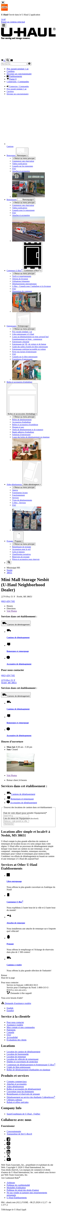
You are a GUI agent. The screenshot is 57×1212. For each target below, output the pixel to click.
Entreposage (23, 326)
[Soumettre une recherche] (29, 63)
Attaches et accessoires (17, 1084)
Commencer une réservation (23, 205)
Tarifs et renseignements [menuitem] (21, 276)
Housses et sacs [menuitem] (18, 427)
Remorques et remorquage (18, 651)
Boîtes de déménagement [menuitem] (22, 419)
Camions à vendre (14, 965)
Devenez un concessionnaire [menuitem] (19, 74)
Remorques (22, 155)
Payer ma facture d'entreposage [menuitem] (24, 352)
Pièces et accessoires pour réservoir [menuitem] (26, 559)
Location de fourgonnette (18, 1054)
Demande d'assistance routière (17, 1003)
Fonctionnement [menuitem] (18, 495)
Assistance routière (15, 1025)
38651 (9, 572)
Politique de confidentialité (18, 1185)
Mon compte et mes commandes (21, 1027)
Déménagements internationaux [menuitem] (24, 284)
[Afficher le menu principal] (3, 25)
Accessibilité (12, 1037)
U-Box (32, 270)
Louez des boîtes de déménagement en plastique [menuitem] (31, 437)
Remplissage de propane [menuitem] (21, 547)
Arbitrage (11, 1182)
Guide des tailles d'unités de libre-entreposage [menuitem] (30, 347)
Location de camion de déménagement (23, 1051)
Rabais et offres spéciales (17, 1102)
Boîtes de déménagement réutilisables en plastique (28, 1070)
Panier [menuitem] (12, 79)
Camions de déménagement (18, 625)
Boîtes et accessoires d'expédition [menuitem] (25, 424)
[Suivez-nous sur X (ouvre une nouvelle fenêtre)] (8, 1156)
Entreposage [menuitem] (12, 326)
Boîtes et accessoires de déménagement (24, 1089)
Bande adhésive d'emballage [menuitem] (23, 432)
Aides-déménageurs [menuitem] (14, 484)
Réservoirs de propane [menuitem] (20, 557)
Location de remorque (16, 1056)
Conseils (10, 1032)
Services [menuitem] (15, 497)
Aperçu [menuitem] (15, 490)
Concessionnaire (14, 1131)
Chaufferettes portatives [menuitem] (21, 554)
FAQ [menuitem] (14, 168)
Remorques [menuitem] (11, 155)
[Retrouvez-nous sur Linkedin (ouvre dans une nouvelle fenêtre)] (8, 1153)
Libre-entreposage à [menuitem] (23, 334)
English (10, 1008)
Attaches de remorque (16, 923)
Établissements (17, 1197)
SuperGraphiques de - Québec (23, 1114)
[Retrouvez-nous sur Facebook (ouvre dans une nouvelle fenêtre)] (8, 1140)
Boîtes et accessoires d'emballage (22, 414)
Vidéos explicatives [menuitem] (19, 163)
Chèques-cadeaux (14, 1100)
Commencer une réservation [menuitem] (23, 161)
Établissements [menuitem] (15, 76)
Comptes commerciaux (17, 1081)
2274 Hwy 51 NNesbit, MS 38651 (9, 681)
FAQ (9, 1035)
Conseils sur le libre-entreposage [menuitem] (24, 357)
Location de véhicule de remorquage (22, 1059)
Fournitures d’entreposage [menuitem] (22, 359)
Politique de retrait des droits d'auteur (23, 1190)
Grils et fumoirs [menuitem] (18, 552)
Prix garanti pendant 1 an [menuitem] (17, 69)
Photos (12, 611)
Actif (3, 19)
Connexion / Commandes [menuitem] (18, 81)
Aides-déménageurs (32, 484)
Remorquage (12, 199)
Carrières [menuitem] (11, 71)
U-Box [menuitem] (14, 270)
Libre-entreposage (14, 881)
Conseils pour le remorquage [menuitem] (23, 210)
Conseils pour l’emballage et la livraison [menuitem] (31, 286)
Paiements (11, 1030)
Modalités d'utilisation (16, 1187)
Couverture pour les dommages (20, 1091)
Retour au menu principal (24, 158)
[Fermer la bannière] (3, 2)
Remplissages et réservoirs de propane (23, 1094)
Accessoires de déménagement (19, 664)
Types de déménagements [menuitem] (22, 500)
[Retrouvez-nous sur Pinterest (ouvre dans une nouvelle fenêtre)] (8, 1148)
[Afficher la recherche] (7, 60)
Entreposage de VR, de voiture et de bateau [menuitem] (29, 344)
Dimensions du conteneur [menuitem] (22, 291)
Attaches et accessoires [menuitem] (21, 171)
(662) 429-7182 (8, 601)
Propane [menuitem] (10, 541)
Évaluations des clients (16, 1040)
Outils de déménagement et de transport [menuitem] (27, 429)
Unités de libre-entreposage (18, 1067)
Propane (18, 541)
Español (10, 1010)
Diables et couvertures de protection (22, 1061)
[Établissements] (12, 60)
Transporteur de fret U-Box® (19, 1134)
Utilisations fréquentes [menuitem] (21, 281)
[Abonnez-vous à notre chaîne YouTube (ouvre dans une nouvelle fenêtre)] (9, 1160)
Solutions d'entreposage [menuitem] (21, 434)
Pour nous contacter (15, 1022)
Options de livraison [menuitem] (20, 279)
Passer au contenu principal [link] (13, 22)
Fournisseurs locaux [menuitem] (20, 492)
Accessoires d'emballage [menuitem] (21, 422)
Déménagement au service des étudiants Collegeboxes (31, 1097)
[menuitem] (34, 205)
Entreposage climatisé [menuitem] (20, 342)
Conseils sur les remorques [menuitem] (22, 166)
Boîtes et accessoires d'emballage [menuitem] (19, 382)
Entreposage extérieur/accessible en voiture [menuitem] (29, 349)
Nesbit (9, 570)
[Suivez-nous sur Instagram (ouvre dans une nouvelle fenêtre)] (8, 1144)
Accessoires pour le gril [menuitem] (21, 549)
